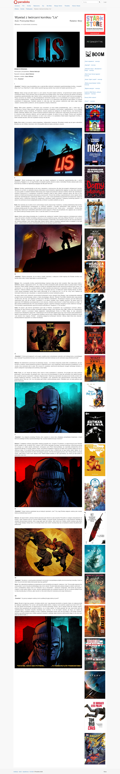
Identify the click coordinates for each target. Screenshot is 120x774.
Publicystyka (29, 9)
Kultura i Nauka (76, 6)
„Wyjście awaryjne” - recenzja (92, 88)
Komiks (29, 6)
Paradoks (67, 6)
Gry (43, 6)
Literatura (17, 6)
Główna (17, 9)
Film (23, 6)
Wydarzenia (36, 6)
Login (105, 2)
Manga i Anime (58, 6)
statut (20, 771)
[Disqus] (48, 694)
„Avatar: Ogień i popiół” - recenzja (93, 79)
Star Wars (49, 6)
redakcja (15, 771)
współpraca (26, 771)
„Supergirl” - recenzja (90, 65)
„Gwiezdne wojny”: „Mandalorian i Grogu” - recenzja (93, 69)
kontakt (31, 771)
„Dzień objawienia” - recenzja (92, 61)
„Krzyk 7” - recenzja (90, 101)
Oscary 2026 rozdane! (90, 97)
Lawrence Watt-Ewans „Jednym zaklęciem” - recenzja (93, 93)
